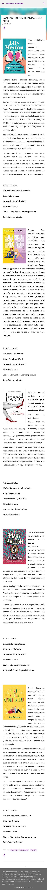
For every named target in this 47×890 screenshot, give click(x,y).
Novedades (24, 850)
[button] (4, 28)
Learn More (20, 888)
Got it (30, 888)
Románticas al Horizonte (14, 3)
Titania (33, 850)
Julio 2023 (14, 850)
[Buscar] (44, 3)
